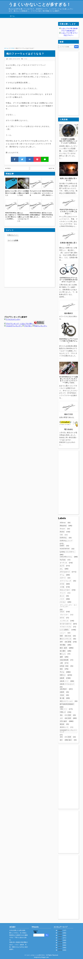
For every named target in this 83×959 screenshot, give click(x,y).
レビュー (62, 633)
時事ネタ (62, 675)
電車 (69, 715)
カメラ (62, 566)
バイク (62, 599)
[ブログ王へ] (27, 326)
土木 (61, 718)
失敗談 (62, 695)
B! (30, 159)
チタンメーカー (65, 590)
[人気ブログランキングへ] (39, 323)
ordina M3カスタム (66, 557)
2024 (60, 930)
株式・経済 (63, 648)
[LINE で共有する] (45, 159)
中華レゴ (62, 712)
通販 (61, 715)
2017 (60, 947)
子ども (62, 672)
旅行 (61, 740)
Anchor (62, 532)
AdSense (63, 522)
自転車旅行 (63, 689)
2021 (60, 938)
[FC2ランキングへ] (39, 326)
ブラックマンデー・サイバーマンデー (68, 606)
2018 (60, 945)
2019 (60, 942)
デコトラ (62, 593)
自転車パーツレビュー (67, 684)
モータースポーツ (65, 624)
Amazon (62, 529)
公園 (61, 663)
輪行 (70, 740)
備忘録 (62, 724)
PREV (8, 168)
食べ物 (62, 698)
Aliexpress (63, 526)
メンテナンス (64, 621)
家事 (61, 642)
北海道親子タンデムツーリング (68, 731)
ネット (62, 596)
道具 (69, 718)
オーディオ (63, 563)
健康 (61, 657)
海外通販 (62, 645)
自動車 (62, 692)
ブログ (62, 612)
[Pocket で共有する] (37, 159)
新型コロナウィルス (66, 701)
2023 (60, 933)
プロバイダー (64, 615)
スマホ (25, 59)
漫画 (61, 737)
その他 (62, 587)
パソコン (62, 602)
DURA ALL (63, 538)
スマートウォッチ (65, 581)
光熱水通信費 (64, 660)
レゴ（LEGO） (64, 630)
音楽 (69, 636)
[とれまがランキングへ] (13, 326)
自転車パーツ (64, 681)
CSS (61, 535)
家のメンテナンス (65, 639)
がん (61, 569)
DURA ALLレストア (66, 541)
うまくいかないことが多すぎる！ (40, 4)
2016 (60, 950)
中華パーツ (63, 709)
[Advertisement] (29, 36)
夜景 (69, 737)
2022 (60, 935)
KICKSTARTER (64, 549)
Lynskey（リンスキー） (67, 552)
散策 (61, 669)
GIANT (62, 546)
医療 (61, 636)
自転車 (62, 678)
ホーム (12, 16)
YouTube (62, 560)
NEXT (51, 168)
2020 (60, 940)
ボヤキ (62, 618)
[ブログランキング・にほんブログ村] (18, 323)
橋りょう (62, 654)
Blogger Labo (45, 957)
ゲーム (62, 575)
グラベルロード (65, 572)
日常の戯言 (63, 721)
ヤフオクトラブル (65, 627)
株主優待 (62, 651)
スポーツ (62, 578)
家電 (69, 642)
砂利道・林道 (64, 666)
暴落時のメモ (64, 727)
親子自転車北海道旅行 (67, 704)
